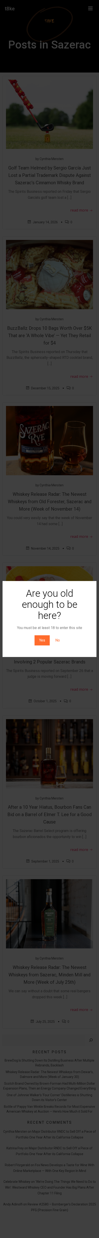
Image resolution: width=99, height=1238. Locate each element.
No (57, 640)
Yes (42, 640)
